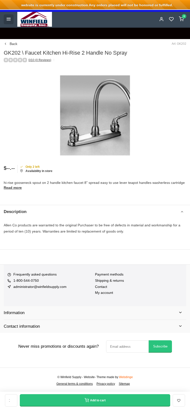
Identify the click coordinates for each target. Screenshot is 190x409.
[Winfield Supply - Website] (34, 19)
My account (104, 293)
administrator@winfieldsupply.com (40, 287)
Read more (13, 188)
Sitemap (124, 384)
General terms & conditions (74, 384)
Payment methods (109, 274)
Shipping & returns (109, 280)
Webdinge (126, 377)
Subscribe (160, 346)
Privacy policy (105, 384)
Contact (101, 287)
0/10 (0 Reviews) (39, 60)
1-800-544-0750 (26, 280)
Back (13, 44)
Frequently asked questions (35, 274)
